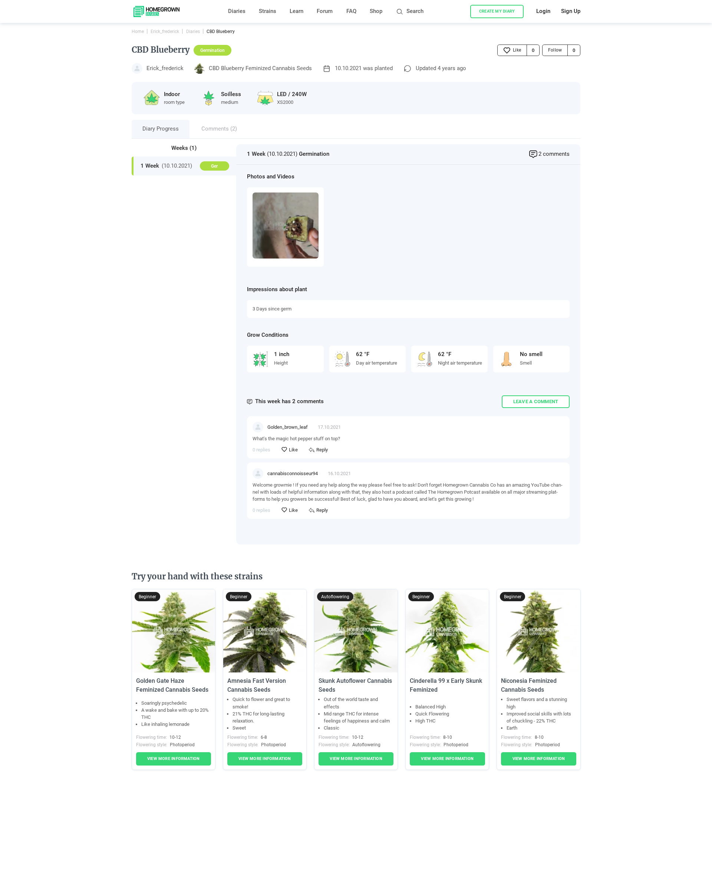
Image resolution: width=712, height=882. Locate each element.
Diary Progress (160, 129)
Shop (376, 11)
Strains (267, 11)
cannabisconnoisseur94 (292, 473)
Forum (325, 11)
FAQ (351, 11)
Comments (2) (219, 129)
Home (138, 31)
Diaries (236, 11)
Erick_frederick (165, 31)
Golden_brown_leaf (287, 427)
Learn (296, 11)
